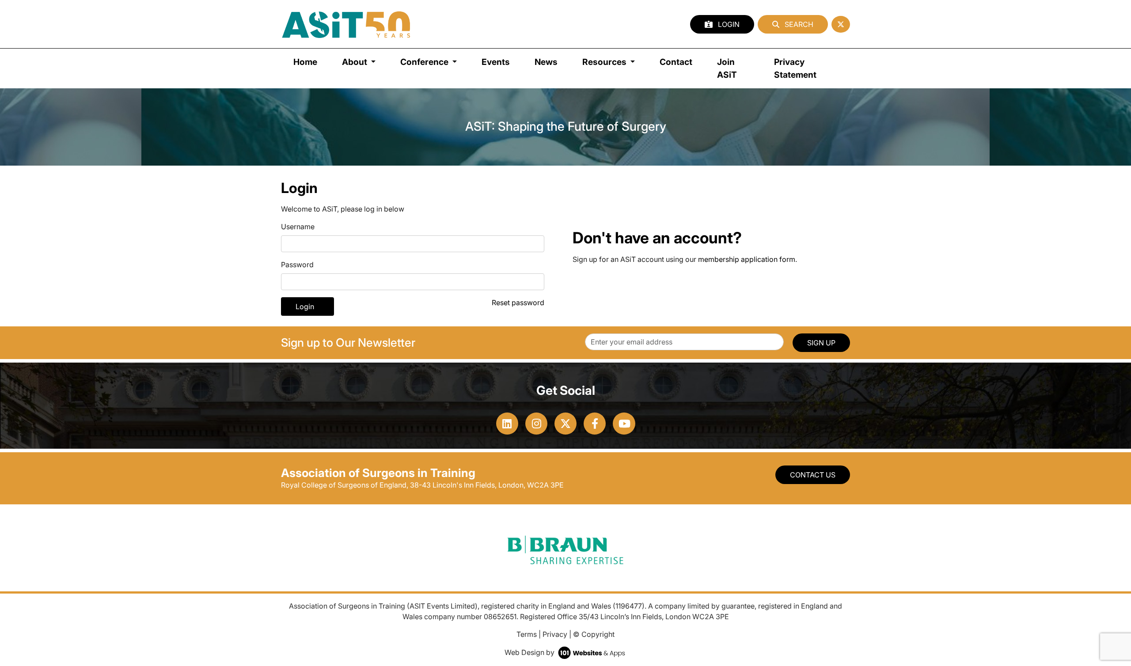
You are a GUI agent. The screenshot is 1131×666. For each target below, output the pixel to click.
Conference (425, 62)
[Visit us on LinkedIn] (507, 423)
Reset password (518, 302)
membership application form (746, 259)
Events (496, 62)
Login (728, 24)
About (355, 62)
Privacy (555, 634)
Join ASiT (727, 68)
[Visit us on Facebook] (595, 423)
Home (305, 62)
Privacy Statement (795, 68)
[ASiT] (346, 24)
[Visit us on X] (565, 423)
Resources (605, 62)
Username (298, 226)
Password (297, 264)
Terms (526, 634)
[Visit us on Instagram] (536, 423)
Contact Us (812, 474)
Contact (676, 62)
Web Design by (530, 652)
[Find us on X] (840, 24)
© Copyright (594, 634)
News (546, 62)
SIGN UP (821, 342)
